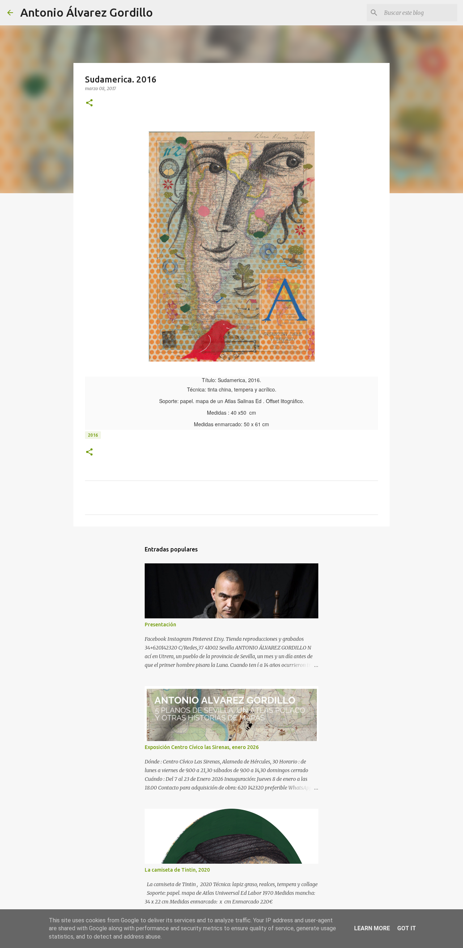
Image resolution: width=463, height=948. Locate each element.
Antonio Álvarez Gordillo (86, 12)
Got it (406, 928)
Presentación (160, 624)
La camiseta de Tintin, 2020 (177, 870)
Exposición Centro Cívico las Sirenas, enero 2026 (202, 747)
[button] (89, 103)
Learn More (372, 928)
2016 (93, 435)
